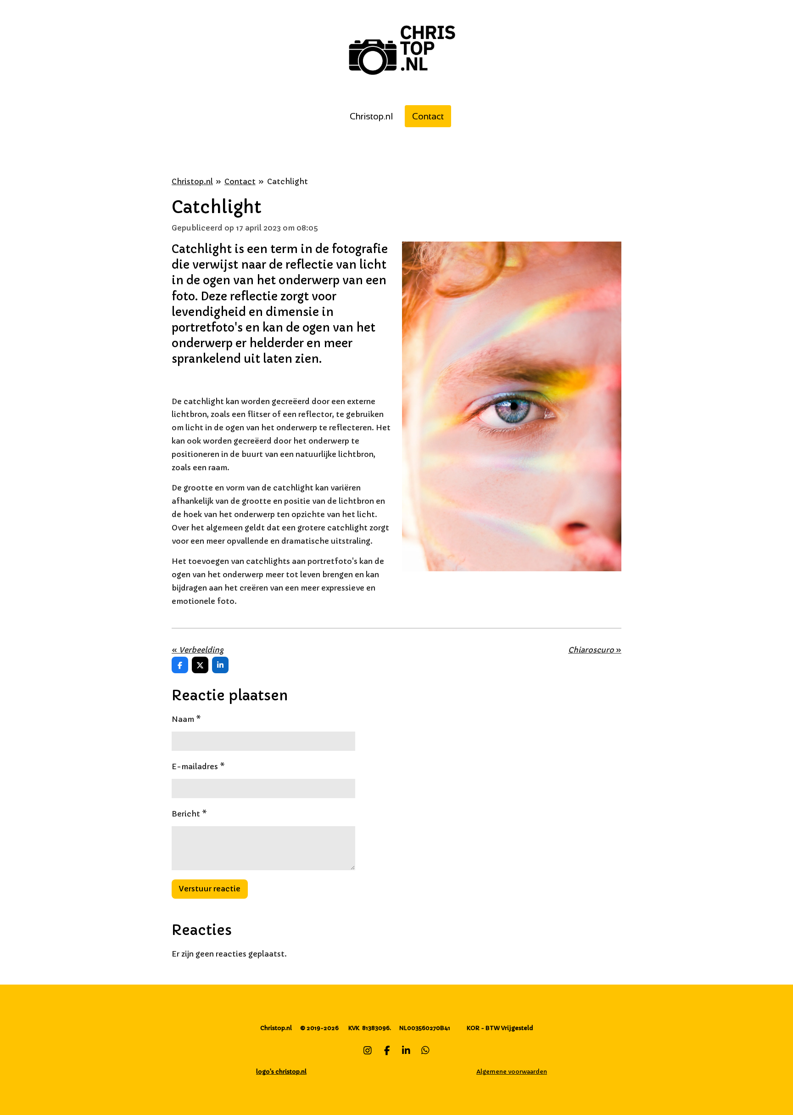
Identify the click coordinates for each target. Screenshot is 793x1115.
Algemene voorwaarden (511, 1071)
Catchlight (287, 181)
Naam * (186, 719)
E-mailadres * (198, 766)
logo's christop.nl (281, 1071)
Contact (240, 181)
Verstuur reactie (209, 888)
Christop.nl (192, 181)
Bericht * (189, 813)
